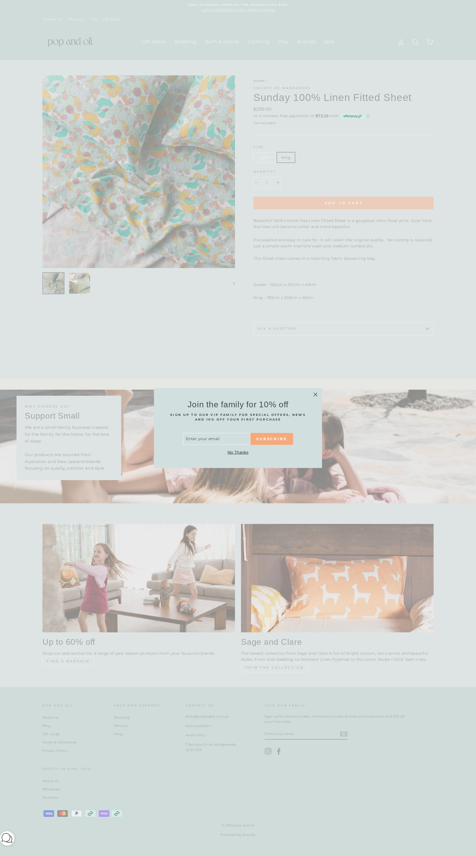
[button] (7, 839)
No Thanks (238, 452)
